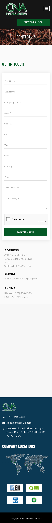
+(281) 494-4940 (22, 293)
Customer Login (33, 22)
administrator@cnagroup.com (21, 278)
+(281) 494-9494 (18, 297)
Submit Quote (25, 232)
